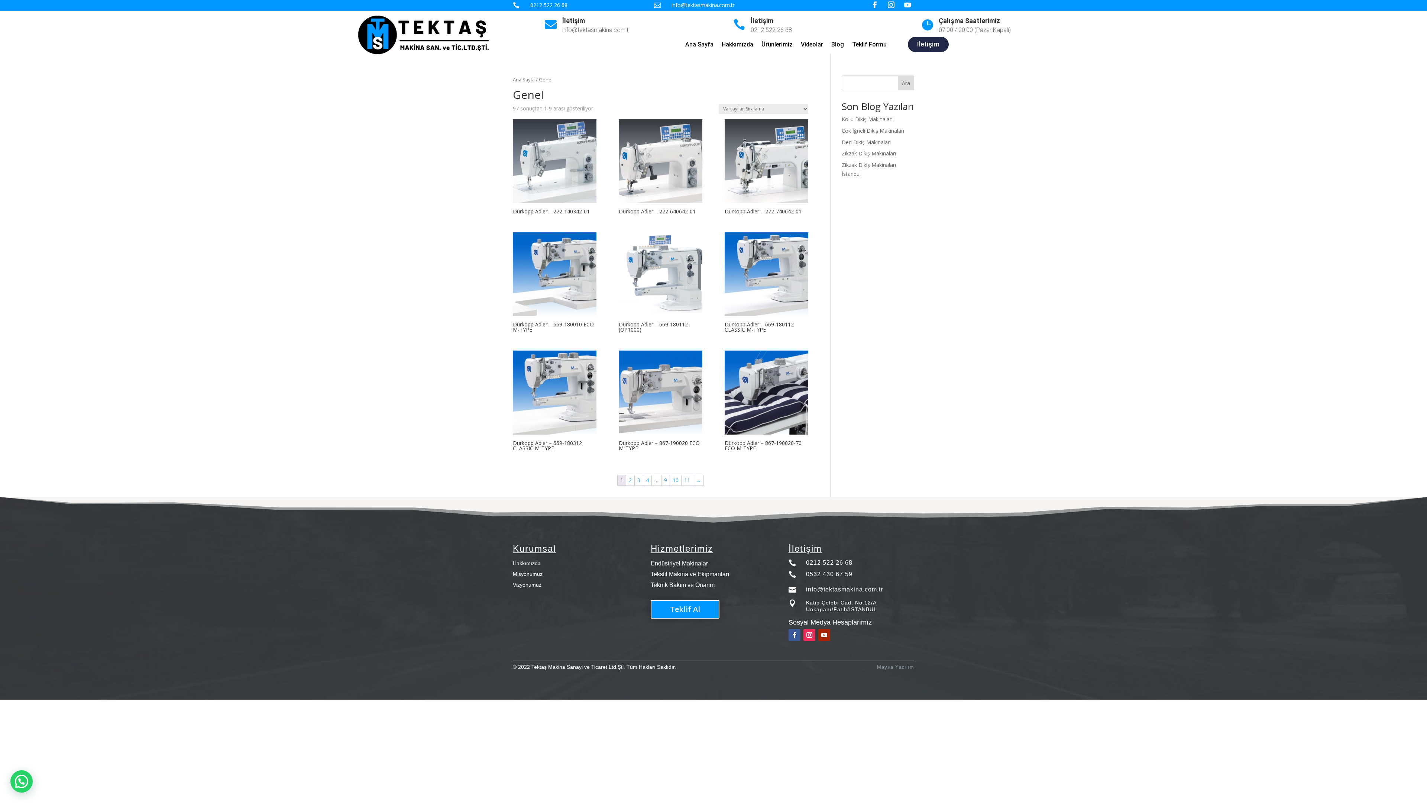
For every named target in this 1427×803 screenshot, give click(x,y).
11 (687, 480)
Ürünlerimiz (777, 45)
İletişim (573, 21)
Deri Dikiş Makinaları (866, 142)
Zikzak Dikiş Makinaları (869, 153)
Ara (906, 83)
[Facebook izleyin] (794, 635)
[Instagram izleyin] (809, 635)
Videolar (812, 45)
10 (676, 480)
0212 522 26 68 (829, 562)
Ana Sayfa (699, 45)
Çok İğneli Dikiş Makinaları (873, 130)
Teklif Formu (869, 45)
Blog (837, 45)
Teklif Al (685, 609)
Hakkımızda (737, 45)
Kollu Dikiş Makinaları (867, 119)
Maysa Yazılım (895, 667)
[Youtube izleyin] (824, 635)
